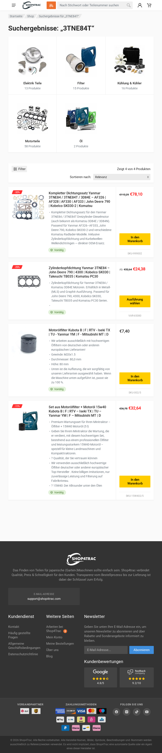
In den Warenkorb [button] (135, 239)
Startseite (16, 16)
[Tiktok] (136, 712)
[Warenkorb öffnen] (149, 5)
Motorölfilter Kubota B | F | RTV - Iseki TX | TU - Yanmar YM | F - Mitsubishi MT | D (79, 332)
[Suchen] (129, 5)
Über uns (52, 650)
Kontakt (13, 627)
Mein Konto (54, 637)
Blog (49, 656)
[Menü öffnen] (13, 5)
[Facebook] (116, 712)
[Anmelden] (139, 5)
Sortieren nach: (80, 177)
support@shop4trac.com (44, 598)
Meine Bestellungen (60, 644)
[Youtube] (147, 712)
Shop (30, 16)
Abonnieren (142, 650)
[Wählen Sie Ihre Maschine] (51, 5)
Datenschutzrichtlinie (23, 654)
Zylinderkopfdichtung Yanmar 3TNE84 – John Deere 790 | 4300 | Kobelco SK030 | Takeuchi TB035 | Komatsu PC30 (79, 272)
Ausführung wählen (135, 301)
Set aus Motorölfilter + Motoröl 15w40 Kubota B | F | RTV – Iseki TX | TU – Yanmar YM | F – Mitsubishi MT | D (77, 411)
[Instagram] (126, 712)
